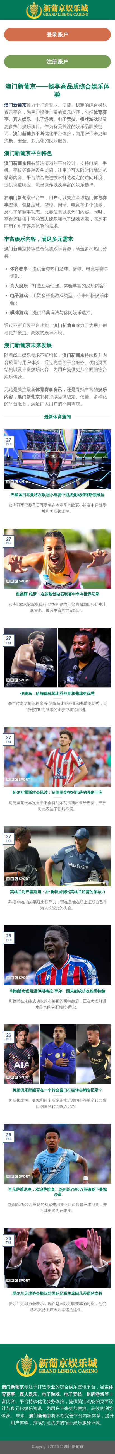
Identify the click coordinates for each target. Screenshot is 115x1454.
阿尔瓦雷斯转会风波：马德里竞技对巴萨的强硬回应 (57, 792)
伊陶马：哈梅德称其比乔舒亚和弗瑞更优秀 (57, 693)
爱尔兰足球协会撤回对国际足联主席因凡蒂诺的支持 (57, 1293)
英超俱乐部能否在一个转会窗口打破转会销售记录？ (57, 1090)
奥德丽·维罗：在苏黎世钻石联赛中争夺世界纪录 (57, 594)
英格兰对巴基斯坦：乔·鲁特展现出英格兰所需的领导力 (57, 892)
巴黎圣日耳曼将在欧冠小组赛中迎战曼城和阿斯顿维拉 (57, 495)
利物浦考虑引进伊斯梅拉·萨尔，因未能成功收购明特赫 (57, 991)
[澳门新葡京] (57, 10)
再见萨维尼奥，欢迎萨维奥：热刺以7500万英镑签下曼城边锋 (57, 1192)
